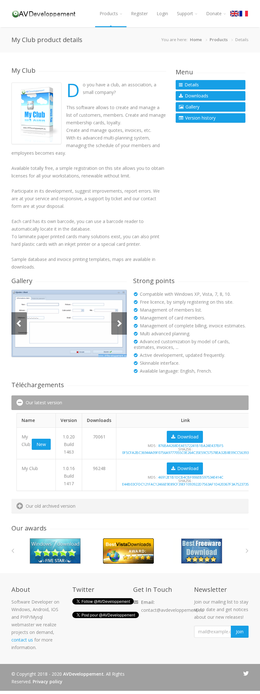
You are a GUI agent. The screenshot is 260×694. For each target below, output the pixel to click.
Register (139, 13)
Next (119, 323)
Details (191, 85)
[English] (234, 13)
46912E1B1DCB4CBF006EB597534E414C (190, 477)
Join (240, 632)
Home (196, 39)
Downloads (196, 96)
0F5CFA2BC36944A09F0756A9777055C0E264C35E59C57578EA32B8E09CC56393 (185, 452)
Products (109, 13)
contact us (22, 640)
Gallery (191, 107)
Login (162, 13)
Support (185, 13)
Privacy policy (47, 682)
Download (187, 437)
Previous (19, 323)
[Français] (244, 13)
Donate (214, 13)
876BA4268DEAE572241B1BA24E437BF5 (190, 445)
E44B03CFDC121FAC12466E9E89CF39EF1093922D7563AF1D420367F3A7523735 (185, 484)
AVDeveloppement (83, 674)
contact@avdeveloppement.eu (172, 610)
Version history (200, 118)
